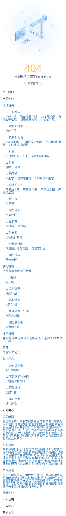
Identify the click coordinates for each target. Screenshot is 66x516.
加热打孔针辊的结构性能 (27, 430)
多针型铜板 (11, 370)
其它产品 (8, 358)
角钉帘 (8, 226)
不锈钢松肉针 (11, 270)
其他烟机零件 (50, 338)
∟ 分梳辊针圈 (13, 243)
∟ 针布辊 (10, 232)
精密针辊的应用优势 (24, 460)
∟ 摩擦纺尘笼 (13, 185)
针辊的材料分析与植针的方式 (45, 477)
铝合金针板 (11, 156)
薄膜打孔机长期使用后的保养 (21, 435)
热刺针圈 (10, 304)
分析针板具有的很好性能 (30, 452)
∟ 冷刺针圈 (11, 288)
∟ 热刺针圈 (11, 299)
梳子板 (8, 203)
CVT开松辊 (46, 116)
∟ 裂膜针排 (11, 387)
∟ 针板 (9, 151)
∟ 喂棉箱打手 (13, 126)
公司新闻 (8, 416)
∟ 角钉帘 (10, 221)
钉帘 (5, 347)
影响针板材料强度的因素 (30, 458)
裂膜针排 (10, 392)
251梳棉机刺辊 (17, 144)
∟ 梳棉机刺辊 (13, 137)
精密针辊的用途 (16, 477)
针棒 (7, 167)
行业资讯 (8, 445)
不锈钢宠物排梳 (14, 381)
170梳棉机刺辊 (31, 142)
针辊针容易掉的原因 (15, 483)
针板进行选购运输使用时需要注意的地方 (33, 454)
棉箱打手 (10, 130)
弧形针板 (35, 338)
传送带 (25, 338)
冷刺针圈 (10, 293)
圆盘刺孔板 (11, 326)
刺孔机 (8, 282)
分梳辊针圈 (37, 248)
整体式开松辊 (27, 116)
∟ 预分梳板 (11, 255)
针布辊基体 (23, 178)
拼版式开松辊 (27, 119)
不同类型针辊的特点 (15, 449)
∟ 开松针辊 (11, 112)
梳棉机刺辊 (11, 142)
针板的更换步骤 (38, 483)
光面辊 (8, 178)
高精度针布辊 (12, 237)
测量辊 (16, 338)
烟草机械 (8, 333)
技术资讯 (8, 470)
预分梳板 (10, 259)
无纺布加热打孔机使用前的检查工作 (39, 432)
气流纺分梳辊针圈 (15, 248)
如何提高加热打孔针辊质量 (45, 480)
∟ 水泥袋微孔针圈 (16, 311)
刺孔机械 (8, 266)
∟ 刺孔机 (10, 277)
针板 (24, 156)
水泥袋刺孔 (11, 315)
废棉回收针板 (39, 156)
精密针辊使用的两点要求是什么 (33, 426)
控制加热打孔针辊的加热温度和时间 (39, 463)
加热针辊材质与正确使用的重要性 (24, 475)
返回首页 (33, 83)
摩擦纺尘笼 (11, 189)
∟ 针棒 (9, 162)
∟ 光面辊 (10, 173)
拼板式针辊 (46, 119)
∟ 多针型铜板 (13, 365)
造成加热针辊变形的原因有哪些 (34, 424)
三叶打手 (10, 116)
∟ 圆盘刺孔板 (13, 322)
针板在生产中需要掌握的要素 (21, 421)
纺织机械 (8, 105)
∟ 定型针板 (11, 210)
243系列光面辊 (43, 178)
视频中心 (8, 492)
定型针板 (10, 214)
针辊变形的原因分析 (15, 480)
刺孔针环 (26, 270)
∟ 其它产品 (11, 399)
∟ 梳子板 (10, 198)
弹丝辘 (7, 338)
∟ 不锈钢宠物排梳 (16, 376)
